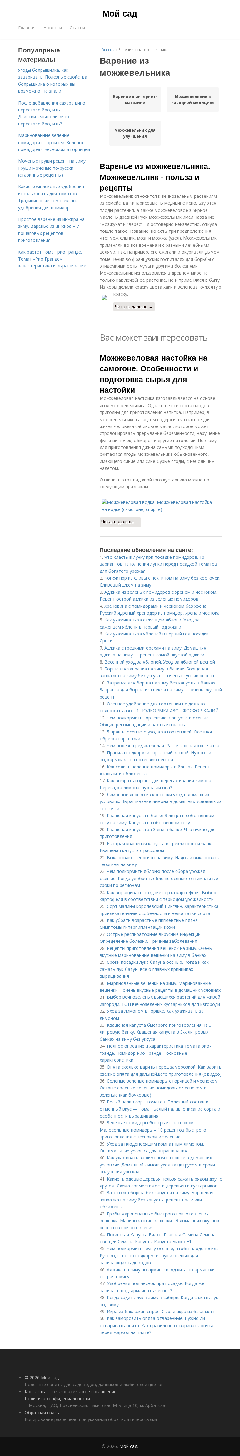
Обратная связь (42, 1412)
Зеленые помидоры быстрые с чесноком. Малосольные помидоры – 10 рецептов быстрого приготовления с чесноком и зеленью (153, 1130)
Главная (27, 28)
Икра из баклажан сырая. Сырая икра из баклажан (160, 1311)
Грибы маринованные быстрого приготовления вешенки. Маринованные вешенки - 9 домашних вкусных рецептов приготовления (159, 1221)
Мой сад (119, 13)
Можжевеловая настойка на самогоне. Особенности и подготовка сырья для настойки (154, 373)
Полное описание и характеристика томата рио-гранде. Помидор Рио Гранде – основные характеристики (155, 1053)
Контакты (35, 1392)
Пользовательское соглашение (83, 1392)
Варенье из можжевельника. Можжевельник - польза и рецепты (155, 176)
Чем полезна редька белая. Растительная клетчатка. (163, 745)
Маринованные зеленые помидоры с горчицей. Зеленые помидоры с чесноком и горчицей (54, 142)
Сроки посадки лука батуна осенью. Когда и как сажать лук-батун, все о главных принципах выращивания (154, 969)
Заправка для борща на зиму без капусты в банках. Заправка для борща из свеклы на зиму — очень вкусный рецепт (161, 690)
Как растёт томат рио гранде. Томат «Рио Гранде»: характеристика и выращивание (52, 259)
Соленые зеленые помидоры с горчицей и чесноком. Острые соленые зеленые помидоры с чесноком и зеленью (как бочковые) (159, 1088)
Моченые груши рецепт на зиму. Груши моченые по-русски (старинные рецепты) (52, 168)
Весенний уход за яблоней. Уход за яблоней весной (159, 662)
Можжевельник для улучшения (135, 133)
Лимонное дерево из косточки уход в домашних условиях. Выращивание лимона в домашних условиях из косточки (161, 801)
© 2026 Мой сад (42, 1378)
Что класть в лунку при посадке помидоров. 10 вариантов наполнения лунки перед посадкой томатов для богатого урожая (158, 564)
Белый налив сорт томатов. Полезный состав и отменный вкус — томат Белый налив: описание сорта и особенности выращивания (160, 1109)
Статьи (77, 28)
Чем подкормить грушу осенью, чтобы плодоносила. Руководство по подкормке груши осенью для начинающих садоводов (160, 1255)
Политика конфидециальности (57, 1398)
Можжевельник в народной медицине (193, 99)
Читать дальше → (134, 306)
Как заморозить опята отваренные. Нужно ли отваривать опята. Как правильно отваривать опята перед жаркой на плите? (156, 1325)
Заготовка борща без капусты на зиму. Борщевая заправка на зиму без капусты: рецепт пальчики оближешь (156, 1200)
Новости (52, 28)
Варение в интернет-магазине (135, 99)
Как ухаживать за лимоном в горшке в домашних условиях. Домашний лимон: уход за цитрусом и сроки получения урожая (157, 1165)
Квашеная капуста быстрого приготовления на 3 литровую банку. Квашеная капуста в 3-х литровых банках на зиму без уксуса (156, 1032)
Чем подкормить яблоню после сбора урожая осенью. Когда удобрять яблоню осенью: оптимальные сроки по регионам (159, 878)
